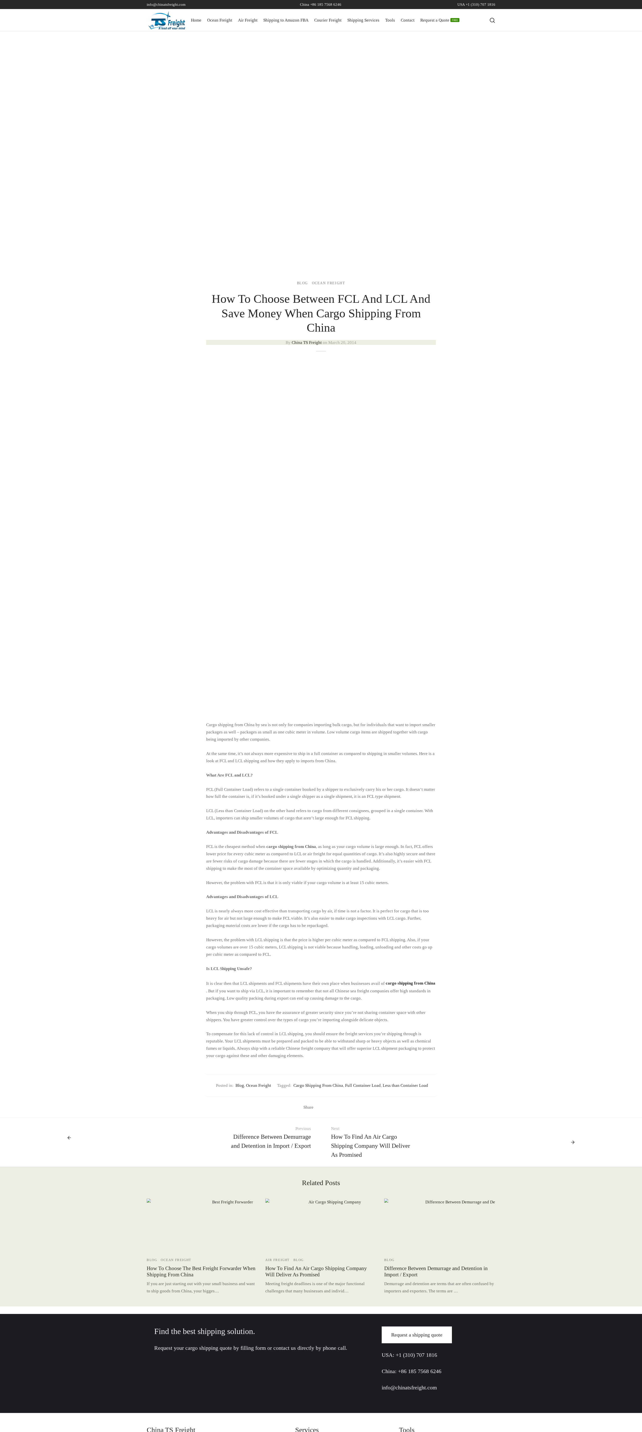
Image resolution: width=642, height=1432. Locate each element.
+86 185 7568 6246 (419, 1371)
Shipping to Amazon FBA (285, 20)
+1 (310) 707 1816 (416, 1355)
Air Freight (248, 20)
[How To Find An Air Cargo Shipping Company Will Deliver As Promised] (332, 1226)
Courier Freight (328, 20)
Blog (302, 283)
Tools (390, 20)
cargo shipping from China (410, 983)
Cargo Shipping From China (318, 1085)
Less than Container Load (405, 1085)
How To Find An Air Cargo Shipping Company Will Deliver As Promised (316, 1271)
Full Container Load (363, 1085)
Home (196, 20)
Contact (408, 20)
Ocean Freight (219, 20)
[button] (417, 1334)
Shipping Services (363, 20)
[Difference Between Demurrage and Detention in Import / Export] (464, 1226)
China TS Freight (307, 342)
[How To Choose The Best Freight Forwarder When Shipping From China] (230, 1226)
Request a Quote (439, 20)
